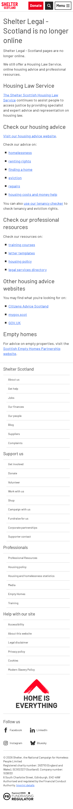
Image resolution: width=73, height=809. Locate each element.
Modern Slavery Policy (21, 669)
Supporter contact (19, 536)
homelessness (20, 152)
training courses (22, 244)
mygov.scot (18, 314)
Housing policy (17, 567)
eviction (15, 177)
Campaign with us (19, 509)
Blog (11, 424)
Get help (13, 388)
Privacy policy (16, 651)
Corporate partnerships (22, 527)
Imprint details (25, 785)
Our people (14, 415)
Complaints (15, 443)
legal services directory (28, 269)
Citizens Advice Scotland (28, 306)
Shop (11, 500)
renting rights (20, 161)
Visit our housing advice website (29, 136)
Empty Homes (16, 594)
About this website (20, 633)
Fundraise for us (18, 518)
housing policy (20, 261)
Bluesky (41, 743)
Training (13, 603)
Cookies (13, 660)
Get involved (16, 464)
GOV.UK (15, 323)
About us (13, 379)
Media (11, 585)
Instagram (16, 743)
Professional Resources (22, 557)
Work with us (16, 491)
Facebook (16, 730)
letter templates (22, 253)
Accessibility (16, 624)
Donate (12, 473)
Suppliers (14, 434)
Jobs (11, 397)
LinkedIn (41, 730)
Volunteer (14, 482)
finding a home (20, 169)
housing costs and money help (33, 194)
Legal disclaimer (18, 642)
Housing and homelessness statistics (31, 576)
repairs (14, 186)
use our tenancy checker (43, 203)
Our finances (16, 406)
